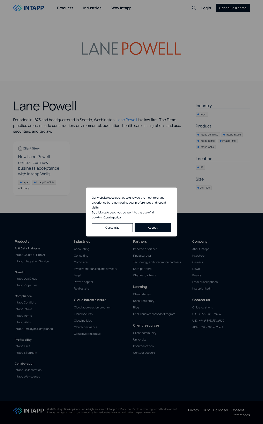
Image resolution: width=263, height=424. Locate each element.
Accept (153, 227)
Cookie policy (112, 217)
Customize (112, 227)
